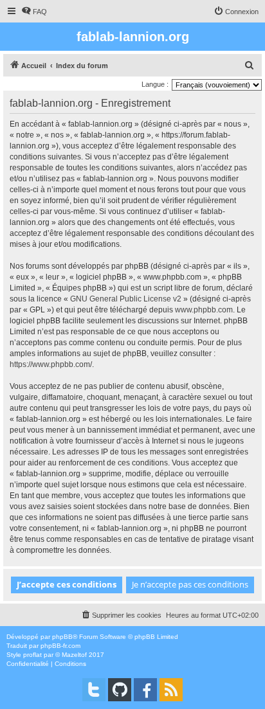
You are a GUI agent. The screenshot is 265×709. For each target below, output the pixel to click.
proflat (32, 654)
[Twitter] (93, 689)
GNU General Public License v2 (125, 298)
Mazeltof (74, 654)
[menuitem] (34, 11)
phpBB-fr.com (60, 645)
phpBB (62, 636)
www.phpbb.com (204, 309)
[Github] (119, 689)
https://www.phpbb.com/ (51, 364)
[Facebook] (145, 689)
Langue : (155, 84)
